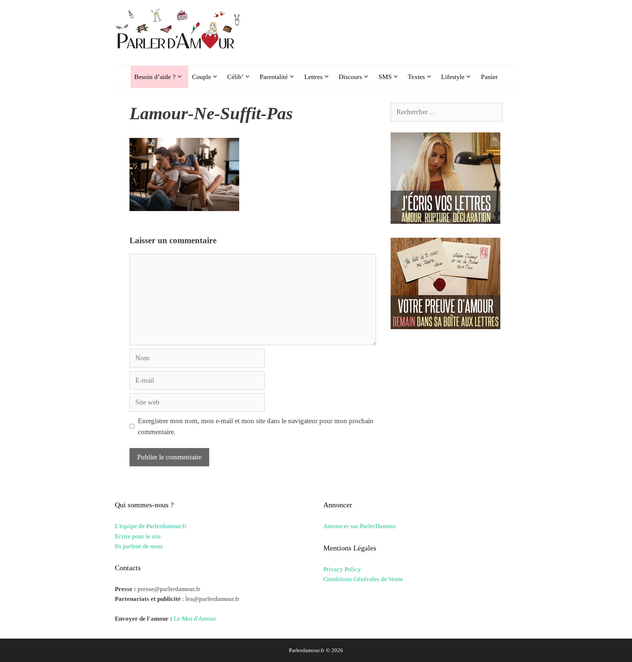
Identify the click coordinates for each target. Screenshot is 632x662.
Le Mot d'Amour (195, 618)
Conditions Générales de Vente (363, 579)
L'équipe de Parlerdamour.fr (151, 526)
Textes (416, 76)
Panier (489, 76)
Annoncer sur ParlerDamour (359, 526)
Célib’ (235, 76)
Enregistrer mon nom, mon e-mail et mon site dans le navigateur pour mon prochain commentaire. (255, 426)
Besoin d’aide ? (155, 76)
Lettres (313, 76)
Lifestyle (452, 76)
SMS (385, 76)
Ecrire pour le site (138, 536)
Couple (201, 76)
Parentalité (274, 76)
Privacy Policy (342, 569)
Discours (350, 76)
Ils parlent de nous (139, 546)
